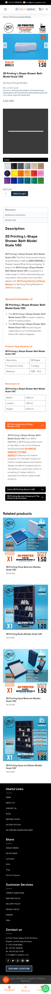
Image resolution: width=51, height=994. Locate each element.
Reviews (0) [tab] (10, 220)
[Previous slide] (5, 45)
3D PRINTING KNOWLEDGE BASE (19, 830)
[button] (45, 988)
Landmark (10, 859)
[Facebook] (8, 960)
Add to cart (19, 193)
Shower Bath (25, 95)
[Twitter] (13, 960)
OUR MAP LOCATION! (19, 968)
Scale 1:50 (16, 95)
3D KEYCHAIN (11, 853)
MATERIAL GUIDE (13, 819)
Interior (9, 95)
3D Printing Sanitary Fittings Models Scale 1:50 (30, 93)
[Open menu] (5, 9)
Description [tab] (10, 210)
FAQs (8, 920)
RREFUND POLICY (13, 898)
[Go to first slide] (46, 45)
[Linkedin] (22, 960)
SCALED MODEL (12, 848)
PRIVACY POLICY (13, 909)
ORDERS (9, 915)
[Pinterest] (18, 960)
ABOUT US (10, 803)
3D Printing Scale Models (20, 17)
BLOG (8, 814)
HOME (8, 797)
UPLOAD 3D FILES (13, 825)
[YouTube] (27, 960)
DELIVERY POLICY (13, 904)
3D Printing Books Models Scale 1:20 (24, 634)
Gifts (8, 864)
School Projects (13, 875)
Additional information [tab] (15, 215)
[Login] (47, 9)
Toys (8, 870)
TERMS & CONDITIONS (15, 893)
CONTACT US (11, 808)
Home (5, 17)
